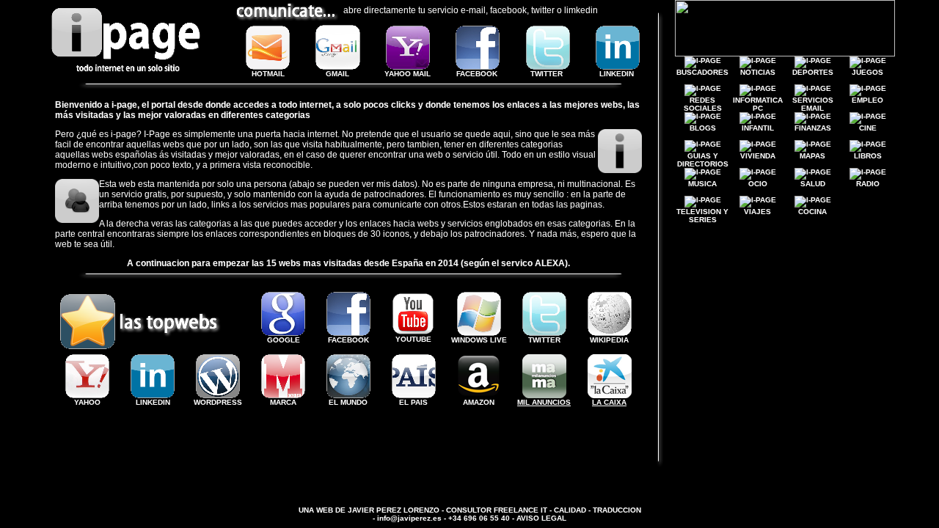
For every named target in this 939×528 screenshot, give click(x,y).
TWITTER (546, 74)
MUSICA (702, 184)
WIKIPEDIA (609, 340)
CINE (868, 128)
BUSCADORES (702, 72)
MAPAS (812, 156)
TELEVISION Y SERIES (702, 216)
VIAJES (757, 212)
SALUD (812, 184)
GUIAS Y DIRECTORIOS (702, 160)
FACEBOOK (476, 74)
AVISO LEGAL (541, 518)
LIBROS (868, 156)
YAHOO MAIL (407, 74)
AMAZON (478, 402)
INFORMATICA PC (758, 104)
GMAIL (337, 74)
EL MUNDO (348, 402)
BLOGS (703, 132)
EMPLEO (867, 100)
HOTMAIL (268, 74)
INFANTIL (758, 128)
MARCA (283, 402)
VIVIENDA (757, 156)
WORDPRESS (218, 402)
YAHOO (87, 402)
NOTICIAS (757, 72)
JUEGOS (867, 72)
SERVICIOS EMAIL (812, 104)
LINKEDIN (616, 74)
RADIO (868, 184)
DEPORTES (812, 72)
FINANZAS (812, 128)
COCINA (812, 212)
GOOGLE (283, 340)
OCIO (757, 184)
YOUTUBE (413, 339)
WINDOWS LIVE (479, 340)
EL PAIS (413, 402)
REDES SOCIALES (703, 104)
